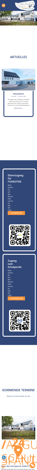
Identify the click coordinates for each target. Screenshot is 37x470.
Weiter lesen (17, 108)
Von (13, 96)
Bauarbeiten (18, 94)
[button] (3, 467)
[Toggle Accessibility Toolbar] (4, 457)
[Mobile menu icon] (3, 5)
